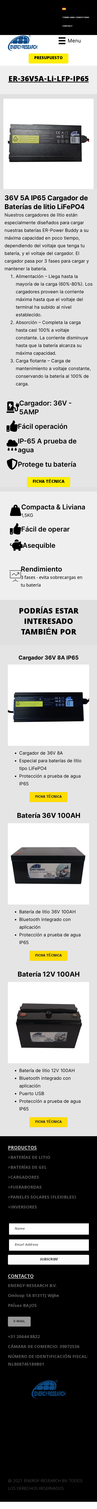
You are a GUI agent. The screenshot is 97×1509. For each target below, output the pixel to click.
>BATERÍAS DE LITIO (29, 1157)
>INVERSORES (22, 1207)
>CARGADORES (23, 1177)
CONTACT (67, 26)
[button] (48, 58)
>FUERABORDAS (25, 1187)
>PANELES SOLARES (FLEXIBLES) (42, 1197)
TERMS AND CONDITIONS (75, 17)
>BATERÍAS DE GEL (27, 1167)
